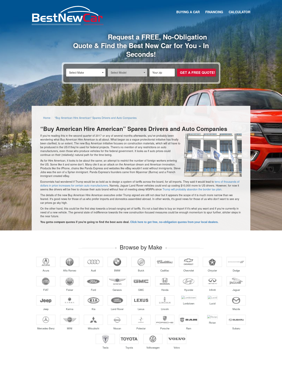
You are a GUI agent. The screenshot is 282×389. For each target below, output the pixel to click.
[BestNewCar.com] (68, 15)
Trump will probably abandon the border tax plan (191, 189)
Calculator (239, 12)
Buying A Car (188, 12)
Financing (214, 12)
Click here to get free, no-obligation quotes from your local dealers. (174, 222)
